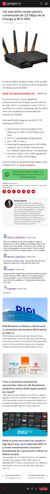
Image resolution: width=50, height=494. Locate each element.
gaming (9, 187)
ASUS (22, 185)
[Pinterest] (19, 191)
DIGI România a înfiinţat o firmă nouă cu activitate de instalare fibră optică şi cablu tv (24, 330)
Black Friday (29, 185)
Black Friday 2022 (40, 185)
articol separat (27, 164)
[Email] (33, 191)
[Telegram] (23, 191)
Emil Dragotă (9, 23)
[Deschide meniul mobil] (46, 4)
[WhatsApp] (9, 191)
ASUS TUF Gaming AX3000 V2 (18, 93)
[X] (14, 191)
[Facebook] (4, 191)
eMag (4, 187)
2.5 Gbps (17, 185)
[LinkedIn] (28, 191)
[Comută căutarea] (41, 3)
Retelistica (14, 183)
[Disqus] (25, 263)
